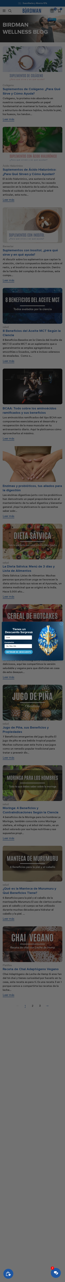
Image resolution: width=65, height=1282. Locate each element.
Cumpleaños (9, 642)
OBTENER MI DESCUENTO (18, 652)
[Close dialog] (61, 623)
